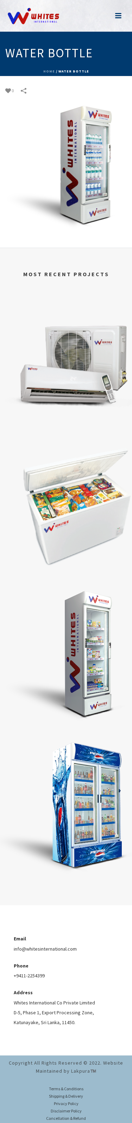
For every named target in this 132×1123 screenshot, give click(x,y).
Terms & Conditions (66, 1088)
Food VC (66, 722)
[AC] (66, 326)
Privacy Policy (66, 1103)
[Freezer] (66, 469)
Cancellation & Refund (66, 1118)
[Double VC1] (66, 763)
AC (66, 428)
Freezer (66, 570)
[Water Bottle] (66, 168)
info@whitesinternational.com (45, 949)
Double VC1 (66, 873)
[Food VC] (66, 611)
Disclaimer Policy (66, 1111)
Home (49, 71)
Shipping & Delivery (66, 1096)
